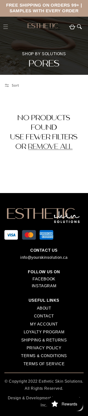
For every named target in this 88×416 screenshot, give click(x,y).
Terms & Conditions (44, 356)
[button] (5, 26)
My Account (44, 324)
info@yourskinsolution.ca (43, 257)
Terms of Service (44, 364)
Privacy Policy (44, 348)
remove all (50, 147)
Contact (44, 316)
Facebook (44, 280)
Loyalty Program (44, 332)
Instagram (44, 287)
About (44, 308)
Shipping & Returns (44, 340)
